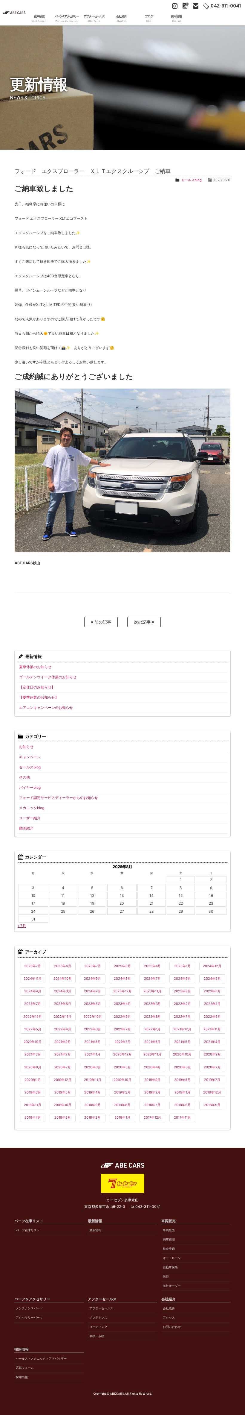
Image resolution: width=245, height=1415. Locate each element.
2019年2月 (152, 1092)
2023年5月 (92, 1004)
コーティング (98, 1326)
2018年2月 (92, 1117)
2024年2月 (92, 991)
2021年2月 (62, 1054)
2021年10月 (33, 1042)
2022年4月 (62, 1029)
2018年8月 (122, 1105)
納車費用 (169, 1239)
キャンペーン (30, 757)
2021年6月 (152, 1042)
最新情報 (95, 1230)
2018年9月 (92, 1105)
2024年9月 (92, 978)
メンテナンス (98, 1317)
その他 (24, 777)
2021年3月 (32, 1054)
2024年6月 (182, 978)
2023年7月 (32, 1004)
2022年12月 (32, 1016)
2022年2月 (122, 1029)
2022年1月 (152, 1029)
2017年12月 (152, 1117)
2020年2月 (212, 1067)
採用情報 (22, 1377)
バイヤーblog (30, 787)
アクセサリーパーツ (29, 1317)
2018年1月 (122, 1117)
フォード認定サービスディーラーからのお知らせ (58, 797)
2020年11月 (152, 1054)
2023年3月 (152, 1004)
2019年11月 (92, 1080)
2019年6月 (32, 1092)
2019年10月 (122, 1080)
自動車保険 (170, 1267)
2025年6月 (122, 966)
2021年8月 (92, 1042)
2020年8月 (32, 1067)
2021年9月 (62, 1042)
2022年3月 (92, 1029)
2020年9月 (212, 1054)
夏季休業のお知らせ (35, 667)
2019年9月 (152, 1080)
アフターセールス (101, 1308)
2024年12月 (212, 966)
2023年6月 (62, 1004)
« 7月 (22, 925)
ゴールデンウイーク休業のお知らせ (47, 677)
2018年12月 (212, 1092)
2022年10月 (92, 1016)
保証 (166, 1276)
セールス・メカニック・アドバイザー (41, 1358)
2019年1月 (182, 1092)
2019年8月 (182, 1080)
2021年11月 (212, 1029)
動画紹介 (26, 828)
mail (195, 5)
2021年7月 (122, 1042)
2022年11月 (63, 1016)
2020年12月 (122, 1054)
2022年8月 (152, 1016)
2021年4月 (212, 1042)
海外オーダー (172, 1285)
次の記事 (143, 621)
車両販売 (169, 1230)
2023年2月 (182, 1004)
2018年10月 (63, 1105)
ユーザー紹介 (30, 818)
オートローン (172, 1258)
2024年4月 (32, 991)
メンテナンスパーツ (29, 1308)
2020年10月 (182, 1054)
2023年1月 (212, 1004)
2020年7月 (62, 1067)
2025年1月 (182, 966)
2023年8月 (212, 991)
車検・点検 (96, 1336)
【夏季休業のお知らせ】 (39, 697)
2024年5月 (212, 978)
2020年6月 (92, 1067)
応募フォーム (25, 1367)
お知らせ (26, 746)
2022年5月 (32, 1029)
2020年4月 (152, 1067)
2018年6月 (182, 1105)
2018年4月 (32, 1117)
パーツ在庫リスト (28, 1230)
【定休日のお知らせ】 (37, 687)
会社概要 (169, 1308)
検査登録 (169, 1248)
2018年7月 (152, 1105)
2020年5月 (122, 1067)
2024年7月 (152, 978)
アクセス (169, 1317)
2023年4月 (122, 1004)
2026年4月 (62, 966)
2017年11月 (182, 1117)
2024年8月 (122, 978)
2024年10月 (62, 978)
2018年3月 (62, 1117)
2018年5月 (212, 1105)
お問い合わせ (172, 1326)
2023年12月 (122, 991)
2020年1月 (32, 1080)
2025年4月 (152, 966)
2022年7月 (182, 1016)
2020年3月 (182, 1067)
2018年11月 (32, 1105)
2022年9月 (122, 1016)
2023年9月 (182, 991)
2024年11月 (33, 978)
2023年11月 (152, 991)
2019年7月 (212, 1080)
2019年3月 (122, 1092)
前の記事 (102, 621)
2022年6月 (212, 1016)
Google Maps (185, 5)
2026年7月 (32, 966)
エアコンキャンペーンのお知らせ (46, 707)
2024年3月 (62, 991)
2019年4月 (92, 1092)
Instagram (174, 5)
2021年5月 (182, 1042)
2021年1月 (92, 1054)
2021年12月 (182, 1029)
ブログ (149, 18)
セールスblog (191, 180)
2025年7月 (92, 966)
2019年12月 (63, 1080)
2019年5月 (62, 1092)
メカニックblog (31, 808)
